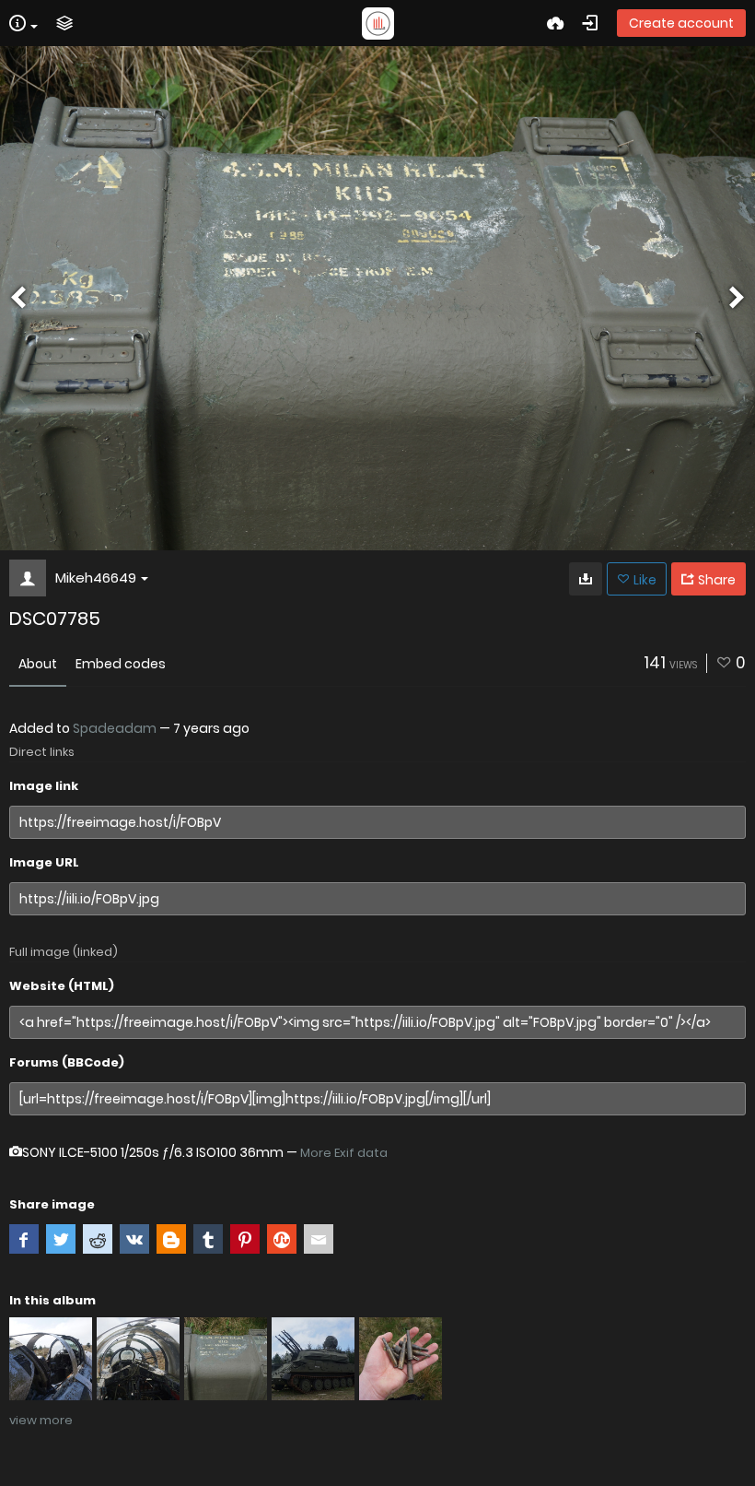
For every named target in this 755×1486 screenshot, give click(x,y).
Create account (681, 23)
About (37, 664)
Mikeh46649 (95, 577)
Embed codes (121, 664)
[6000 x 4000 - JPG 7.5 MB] (585, 579)
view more (41, 1420)
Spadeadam (115, 728)
